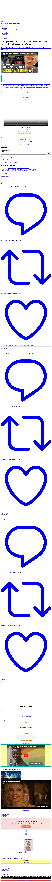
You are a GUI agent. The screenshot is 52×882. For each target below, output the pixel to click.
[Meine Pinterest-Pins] (26, 718)
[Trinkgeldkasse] (1, 709)
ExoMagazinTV (22, 84)
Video (17, 84)
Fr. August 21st (4, 182)
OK (1, 877)
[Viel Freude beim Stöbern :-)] (1, 864)
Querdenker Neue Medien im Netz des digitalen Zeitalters (38, 84)
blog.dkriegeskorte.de (5, 84)
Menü (2, 26)
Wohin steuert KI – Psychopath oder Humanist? (13, 162)
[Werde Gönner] (1, 714)
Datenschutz (29, 880)
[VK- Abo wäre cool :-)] (26, 833)
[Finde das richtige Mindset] (26, 94)
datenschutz (5, 34)
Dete (5, 180)
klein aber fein (6, 32)
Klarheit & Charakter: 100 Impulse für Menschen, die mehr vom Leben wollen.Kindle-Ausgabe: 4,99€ (31, 88)
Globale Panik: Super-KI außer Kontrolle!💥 (13, 159)
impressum (5, 35)
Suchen (2, 151)
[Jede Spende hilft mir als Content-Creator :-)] (11, 858)
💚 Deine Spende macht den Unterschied (12, 29)
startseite (5, 28)
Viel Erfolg (26, 725)
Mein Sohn (3, 85)
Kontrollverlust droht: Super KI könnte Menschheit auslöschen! (16, 161)
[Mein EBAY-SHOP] (3, 720)
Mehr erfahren (26, 826)
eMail (26, 834)
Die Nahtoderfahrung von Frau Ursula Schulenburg (19, 168)
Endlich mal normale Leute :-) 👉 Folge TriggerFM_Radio (26, 142)
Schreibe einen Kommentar (41, 85)
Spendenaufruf (26, 854)
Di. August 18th (4, 348)
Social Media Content (24, 727)
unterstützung (6, 33)
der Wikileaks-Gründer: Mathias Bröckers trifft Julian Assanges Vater (20, 85)
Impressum (22, 880)
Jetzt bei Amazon (26, 810)
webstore (5, 31)
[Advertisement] (26, 10)
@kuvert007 (8, 180)
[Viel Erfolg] (26, 722)
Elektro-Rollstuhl (26, 127)
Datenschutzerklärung (7, 877)
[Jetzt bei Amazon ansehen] (26, 99)
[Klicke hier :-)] (7, 137)
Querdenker (3, 21)
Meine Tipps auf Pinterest (26, 716)
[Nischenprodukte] (26, 97)
